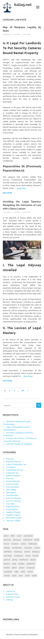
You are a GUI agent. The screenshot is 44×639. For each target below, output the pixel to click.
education (8, 555)
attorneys (17, 539)
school (30, 571)
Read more (7, 193)
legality (21, 563)
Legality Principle (13, 512)
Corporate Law (12, 472)
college (7, 547)
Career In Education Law (16, 464)
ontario (7, 567)
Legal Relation (12, 509)
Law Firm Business (13, 498)
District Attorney (13, 475)
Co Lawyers (11, 467)
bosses (6, 543)
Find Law (9, 478)
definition (8, 551)
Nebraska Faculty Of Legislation (19, 444)
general (7, 559)
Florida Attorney (13, 481)
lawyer (33, 559)
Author (17, 34)
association (28, 535)
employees (18, 555)
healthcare (23, 559)
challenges (32, 543)
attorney (7, 539)
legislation (31, 563)
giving (14, 559)
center (23, 543)
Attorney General (13, 461)
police (14, 567)
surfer (27, 575)
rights (23, 571)
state (21, 575)
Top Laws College (13, 520)
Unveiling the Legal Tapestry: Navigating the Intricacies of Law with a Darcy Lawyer (22, 205)
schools (7, 575)
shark (14, 575)
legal (14, 563)
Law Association (12, 487)
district (27, 551)
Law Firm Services (13, 501)
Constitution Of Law (14, 470)
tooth (34, 575)
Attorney (10, 458)
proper (22, 567)
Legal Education (12, 506)
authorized (27, 539)
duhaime (35, 551)
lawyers (7, 563)
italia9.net (23, 4)
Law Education (12, 495)
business (15, 543)
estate (28, 555)
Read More (21, 188)
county (37, 547)
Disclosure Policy (13, 597)
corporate (28, 547)
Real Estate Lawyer (14, 517)
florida (35, 555)
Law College (11, 489)
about (6, 535)
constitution (17, 547)
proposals (31, 567)
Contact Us (10, 591)
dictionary (18, 551)
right (16, 571)
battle (36, 539)
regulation (8, 571)
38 (22, 390)
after (13, 535)
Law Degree (11, 492)
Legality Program (13, 515)
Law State (26, 34)
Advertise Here (12, 594)
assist (19, 535)
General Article (12, 484)
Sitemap (9, 599)
